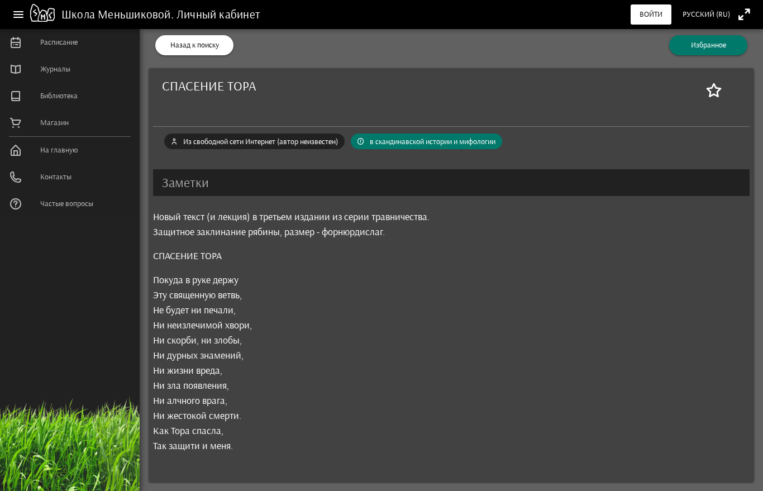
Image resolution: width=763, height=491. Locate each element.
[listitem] (70, 42)
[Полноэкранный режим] (744, 14)
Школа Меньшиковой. (119, 14)
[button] (451, 182)
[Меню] (18, 14)
